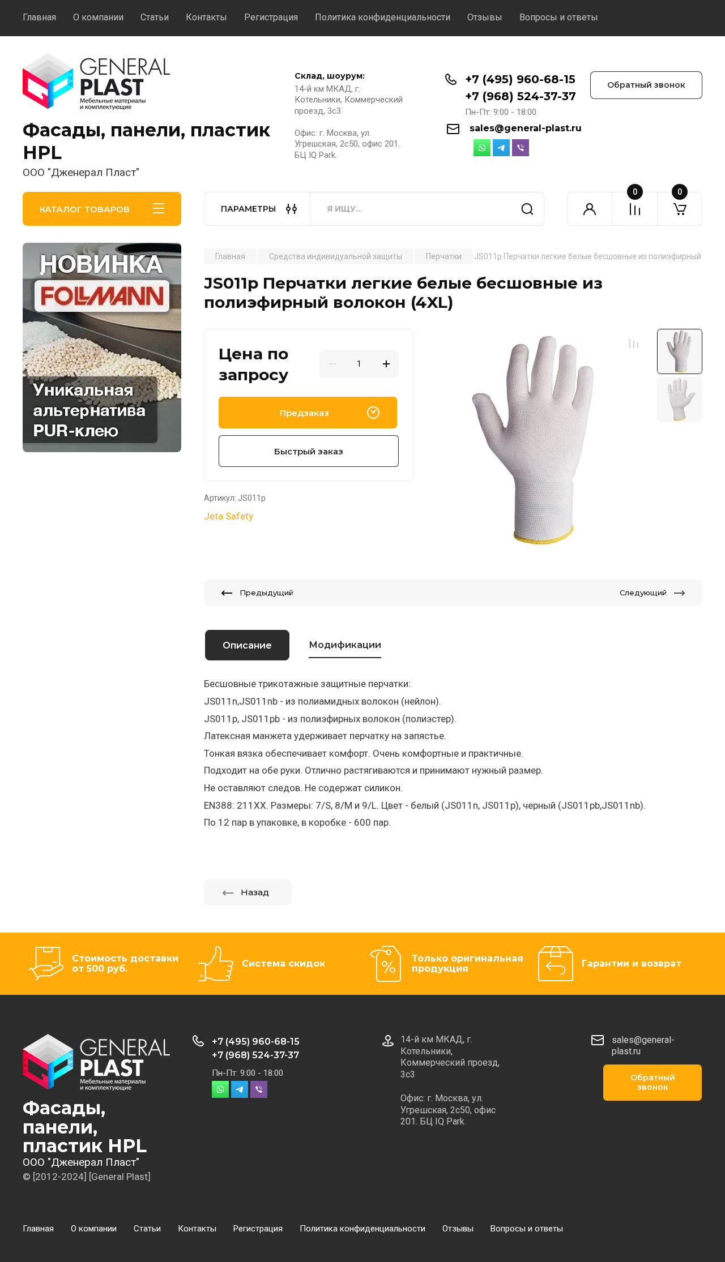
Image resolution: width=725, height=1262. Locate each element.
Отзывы (484, 17)
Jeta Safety (228, 516)
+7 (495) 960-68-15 (520, 79)
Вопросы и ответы (558, 17)
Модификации (345, 644)
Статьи (154, 17)
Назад (255, 892)
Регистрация (271, 17)
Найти (527, 209)
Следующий (643, 592)
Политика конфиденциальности (382, 17)
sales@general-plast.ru (526, 128)
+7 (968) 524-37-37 (520, 96)
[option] (537, 440)
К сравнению (634, 343)
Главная (39, 17)
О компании (98, 17)
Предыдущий (266, 592)
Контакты (206, 17)
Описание (247, 645)
